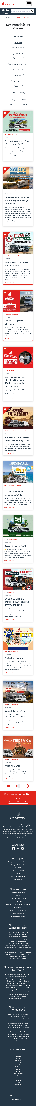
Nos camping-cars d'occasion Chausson (18, 950)
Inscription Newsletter (18, 876)
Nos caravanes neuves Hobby (18, 1023)
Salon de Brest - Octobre (16, 711)
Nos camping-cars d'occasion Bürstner (18, 948)
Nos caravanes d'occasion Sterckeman (18, 1041)
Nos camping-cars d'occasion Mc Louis (18, 952)
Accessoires (19, 36)
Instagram (18, 848)
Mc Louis (18, 1076)
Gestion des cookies (17, 1103)
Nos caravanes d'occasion (18, 1032)
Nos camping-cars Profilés (18, 937)
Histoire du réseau (18, 871)
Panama (18, 1080)
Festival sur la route (13, 658)
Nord (24, 99)
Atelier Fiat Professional (18, 899)
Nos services (18, 868)
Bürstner (18, 1063)
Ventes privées (19, 92)
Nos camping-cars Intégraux (18, 934)
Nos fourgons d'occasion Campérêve (18, 985)
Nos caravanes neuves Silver (18, 1025)
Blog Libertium (18, 879)
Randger (18, 1085)
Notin (18, 1078)
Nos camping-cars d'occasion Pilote (18, 954)
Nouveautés (19, 59)
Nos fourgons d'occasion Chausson (18, 990)
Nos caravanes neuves (18, 1017)
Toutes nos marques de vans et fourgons (18, 974)
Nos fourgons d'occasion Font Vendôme (18, 992)
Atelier (18, 896)
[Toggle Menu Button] (29, 3)
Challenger (18, 1067)
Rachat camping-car (18, 913)
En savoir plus (10, 159)
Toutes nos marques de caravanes (18, 1014)
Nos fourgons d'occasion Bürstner (18, 983)
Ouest (13, 105)
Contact (18, 874)
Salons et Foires (18, 81)
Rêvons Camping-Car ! (15, 545)
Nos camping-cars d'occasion (18, 943)
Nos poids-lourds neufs (18, 956)
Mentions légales (17, 1099)
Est (13, 99)
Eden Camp (18, 1071)
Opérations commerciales (18, 64)
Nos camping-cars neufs (18, 941)
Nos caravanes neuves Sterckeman (18, 1028)
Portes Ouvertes (18, 70)
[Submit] (32, 11)
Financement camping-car (18, 910)
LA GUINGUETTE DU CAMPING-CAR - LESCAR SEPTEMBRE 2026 (16, 602)
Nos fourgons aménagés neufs (18, 977)
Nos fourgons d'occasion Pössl (18, 994)
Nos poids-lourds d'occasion (18, 959)
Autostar (18, 1056)
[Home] (9, 3)
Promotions (19, 76)
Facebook (13, 848)
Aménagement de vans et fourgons (18, 904)
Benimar (18, 1060)
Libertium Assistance (18, 893)
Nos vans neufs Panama (18, 996)
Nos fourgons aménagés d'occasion (18, 979)
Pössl (18, 1082)
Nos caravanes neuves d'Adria (18, 1030)
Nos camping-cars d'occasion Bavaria (18, 945)
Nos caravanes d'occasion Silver (18, 1039)
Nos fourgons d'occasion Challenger (18, 988)
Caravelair (18, 1065)
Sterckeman (18, 1087)
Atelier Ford (18, 901)
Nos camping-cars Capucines (18, 932)
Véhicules (19, 87)
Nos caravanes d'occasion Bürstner (18, 1034)
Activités (19, 42)
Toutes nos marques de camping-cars (18, 939)
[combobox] (22, 11)
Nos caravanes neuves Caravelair (18, 1021)
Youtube (22, 848)
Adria (18, 1054)
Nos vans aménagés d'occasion (18, 999)
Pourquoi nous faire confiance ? (18, 862)
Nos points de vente (18, 865)
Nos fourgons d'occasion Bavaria (18, 981)
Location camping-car (18, 916)
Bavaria (18, 1058)
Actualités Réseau (19, 48)
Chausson (18, 1069)
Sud (25, 105)
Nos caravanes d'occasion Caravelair (18, 1036)
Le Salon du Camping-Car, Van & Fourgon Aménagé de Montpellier (18, 200)
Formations (19, 53)
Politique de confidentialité (17, 1096)
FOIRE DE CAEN (12, 766)
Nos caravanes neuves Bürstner (18, 1019)
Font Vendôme (18, 1074)
